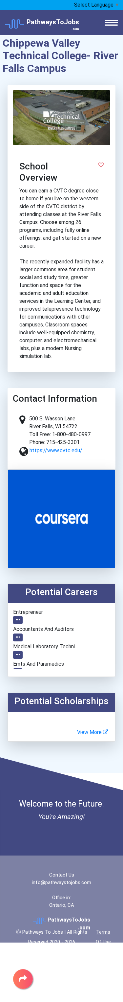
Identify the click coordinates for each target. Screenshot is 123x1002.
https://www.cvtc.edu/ (56, 450)
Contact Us (61, 875)
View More (90, 732)
